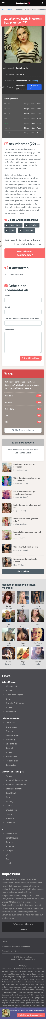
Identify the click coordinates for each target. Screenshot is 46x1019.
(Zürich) (34, 80)
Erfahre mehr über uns (23, 924)
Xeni (8, 625)
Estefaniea (37, 643)
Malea (23, 606)
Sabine (8, 662)
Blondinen (29, 230)
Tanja (38, 606)
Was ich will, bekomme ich (25, 547)
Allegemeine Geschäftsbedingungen (16, 946)
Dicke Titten (15, 225)
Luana (23, 625)
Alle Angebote (23, 571)
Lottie (8, 643)
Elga (23, 662)
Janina (38, 625)
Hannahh (37, 662)
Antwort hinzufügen (30, 358)
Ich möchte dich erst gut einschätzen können (24, 492)
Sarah (8, 606)
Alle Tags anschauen (24, 430)
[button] (23, 44)
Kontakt (23, 930)
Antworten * (9, 329)
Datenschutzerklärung (11, 951)
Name (7, 295)
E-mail (7, 307)
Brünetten (22, 402)
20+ (12, 230)
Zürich (9, 9)
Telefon (21, 318)
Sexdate (34, 225)
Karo (23, 643)
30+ (22, 422)
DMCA (4, 942)
